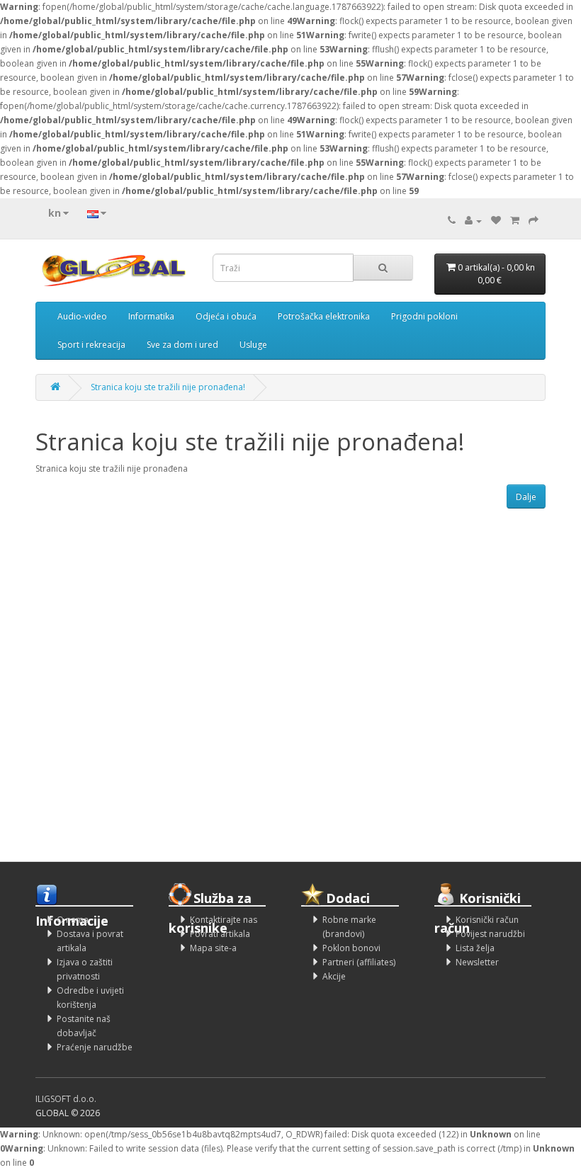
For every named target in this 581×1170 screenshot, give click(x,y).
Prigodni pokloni (424, 316)
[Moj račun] (473, 221)
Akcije (334, 976)
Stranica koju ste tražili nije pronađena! (168, 387)
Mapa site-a (213, 948)
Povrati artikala (220, 934)
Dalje (526, 497)
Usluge (253, 345)
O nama (73, 920)
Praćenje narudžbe (94, 1047)
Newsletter (477, 962)
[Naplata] (533, 221)
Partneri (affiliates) (358, 962)
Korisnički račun (487, 920)
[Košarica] (514, 221)
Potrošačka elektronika (324, 316)
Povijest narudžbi (490, 934)
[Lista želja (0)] (496, 221)
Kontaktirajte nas (223, 920)
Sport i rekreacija (91, 345)
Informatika (151, 316)
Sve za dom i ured (182, 345)
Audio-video (82, 316)
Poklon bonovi (351, 948)
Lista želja (475, 948)
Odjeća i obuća (226, 316)
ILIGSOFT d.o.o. (65, 1099)
